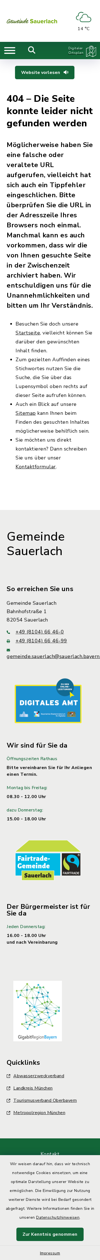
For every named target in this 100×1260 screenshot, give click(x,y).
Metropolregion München (39, 1113)
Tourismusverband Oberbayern (45, 1100)
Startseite (28, 332)
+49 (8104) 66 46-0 (40, 631)
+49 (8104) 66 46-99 (41, 640)
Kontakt (50, 1154)
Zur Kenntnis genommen (50, 1234)
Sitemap (26, 413)
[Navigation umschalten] (9, 50)
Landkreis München (33, 1088)
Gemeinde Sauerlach (36, 544)
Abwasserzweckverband (38, 1076)
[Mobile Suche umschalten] (32, 50)
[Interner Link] (48, 700)
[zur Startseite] (32, 21)
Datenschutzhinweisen (57, 1217)
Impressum (50, 1253)
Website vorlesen (41, 72)
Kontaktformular (36, 466)
